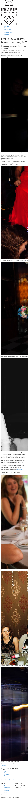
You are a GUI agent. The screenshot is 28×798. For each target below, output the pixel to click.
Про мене (6, 26)
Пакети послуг (8, 29)
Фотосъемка (16, 780)
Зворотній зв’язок (8, 32)
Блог (5, 31)
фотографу (20, 469)
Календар (6, 34)
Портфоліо (7, 28)
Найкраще (7, 787)
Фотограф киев (9, 780)
